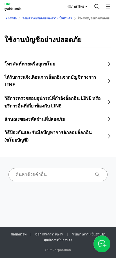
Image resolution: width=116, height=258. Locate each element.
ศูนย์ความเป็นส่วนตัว (58, 240)
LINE (8, 4)
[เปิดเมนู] (108, 6)
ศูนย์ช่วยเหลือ (13, 9)
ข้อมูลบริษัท (18, 234)
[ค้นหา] (96, 6)
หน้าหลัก (11, 18)
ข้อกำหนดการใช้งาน (49, 234)
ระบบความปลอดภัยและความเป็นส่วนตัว (47, 18)
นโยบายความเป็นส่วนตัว (88, 234)
